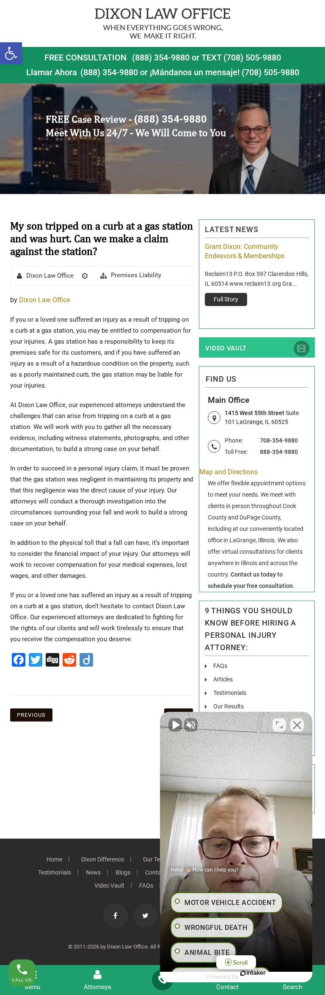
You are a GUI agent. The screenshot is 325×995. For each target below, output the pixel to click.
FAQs (220, 665)
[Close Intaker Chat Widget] (297, 725)
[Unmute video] (175, 725)
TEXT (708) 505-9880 (241, 57)
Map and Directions (228, 472)
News (93, 872)
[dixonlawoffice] (162, 23)
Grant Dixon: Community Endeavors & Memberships (244, 251)
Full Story (226, 299)
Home (54, 859)
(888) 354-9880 (161, 57)
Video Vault (226, 348)
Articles (223, 679)
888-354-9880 (279, 451)
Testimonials (229, 692)
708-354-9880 (279, 440)
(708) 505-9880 (270, 72)
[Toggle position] (279, 725)
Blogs (123, 872)
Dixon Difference (102, 859)
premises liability (136, 275)
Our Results (228, 706)
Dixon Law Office (50, 275)
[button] (11, 53)
